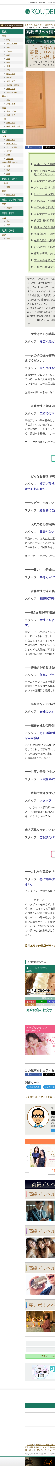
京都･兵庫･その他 (10, 162)
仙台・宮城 (10, 194)
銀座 (8, 62)
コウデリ (28, 25)
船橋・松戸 (10, 122)
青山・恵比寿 (11, 43)
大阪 (4, 136)
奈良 (8, 173)
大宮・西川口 (11, 111)
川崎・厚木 (10, 104)
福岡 (8, 238)
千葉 (4, 119)
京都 (8, 166)
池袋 (8, 66)
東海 (4, 204)
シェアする (35, 147)
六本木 (9, 51)
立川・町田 (10, 81)
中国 (4, 217)
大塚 (8, 70)
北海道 (5, 183)
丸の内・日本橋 (12, 85)
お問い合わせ (40, 1450)
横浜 (8, 100)
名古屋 (9, 208)
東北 (4, 190)
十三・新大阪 (11, 147)
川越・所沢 (10, 115)
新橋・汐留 (10, 89)
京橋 (8, 155)
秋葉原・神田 (11, 92)
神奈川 (5, 96)
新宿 (8, 47)
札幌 (8, 187)
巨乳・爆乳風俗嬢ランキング (36, 1447)
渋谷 (8, 40)
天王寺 (9, 151)
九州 (4, 234)
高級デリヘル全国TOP (43, 25)
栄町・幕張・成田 (13, 126)
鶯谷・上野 (10, 74)
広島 (8, 225)
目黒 (8, 58)
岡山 (8, 221)
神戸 (8, 170)
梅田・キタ (10, 140)
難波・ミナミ (11, 143)
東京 (4, 36)
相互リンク (29, 1450)
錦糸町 (9, 77)
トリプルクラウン (37, 967)
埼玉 (4, 107)
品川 (8, 55)
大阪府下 (9, 159)
